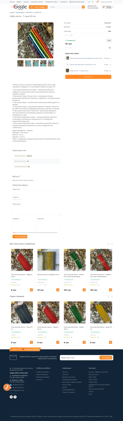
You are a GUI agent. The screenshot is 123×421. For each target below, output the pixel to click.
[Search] (83, 7)
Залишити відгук (20, 236)
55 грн (106, 58)
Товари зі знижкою (68, 392)
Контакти (26, 2)
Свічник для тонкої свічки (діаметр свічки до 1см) (86, 58)
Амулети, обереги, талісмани (98, 372)
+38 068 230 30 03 (17, 385)
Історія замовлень (42, 374)
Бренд (64, 387)
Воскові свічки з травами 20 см (48, 274)
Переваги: (16, 218)
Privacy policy (66, 384)
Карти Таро (92, 377)
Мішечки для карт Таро (96, 389)
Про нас (12, 2)
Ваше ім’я (16, 189)
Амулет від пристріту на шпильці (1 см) (83, 64)
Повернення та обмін (69, 379)
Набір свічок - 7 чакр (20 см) (79, 71)
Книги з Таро (93, 379)
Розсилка (39, 379)
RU (93, 2)
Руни (90, 394)
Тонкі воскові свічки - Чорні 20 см (22, 328)
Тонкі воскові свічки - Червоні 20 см (21, 275)
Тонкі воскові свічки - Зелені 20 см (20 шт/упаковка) (74, 275)
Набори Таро (93, 382)
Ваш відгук (17, 204)
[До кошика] (31, 289)
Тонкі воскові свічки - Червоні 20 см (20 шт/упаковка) (100, 275)
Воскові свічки (93, 374)
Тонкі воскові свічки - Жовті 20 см (101, 328)
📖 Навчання (63, 2)
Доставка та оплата (37, 2)
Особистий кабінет (106, 2)
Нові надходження (68, 390)
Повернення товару (42, 377)
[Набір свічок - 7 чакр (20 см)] (35, 40)
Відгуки (19, 2)
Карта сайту (14, 393)
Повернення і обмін (51, 2)
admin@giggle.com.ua (17, 390)
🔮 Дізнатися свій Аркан (76, 2)
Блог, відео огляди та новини (72, 382)
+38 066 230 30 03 (17, 387)
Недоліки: (40, 218)
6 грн (106, 64)
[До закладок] (22, 271)
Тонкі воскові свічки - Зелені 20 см (74, 328)
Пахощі (91, 391)
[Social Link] (11, 396)
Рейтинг (16, 197)
